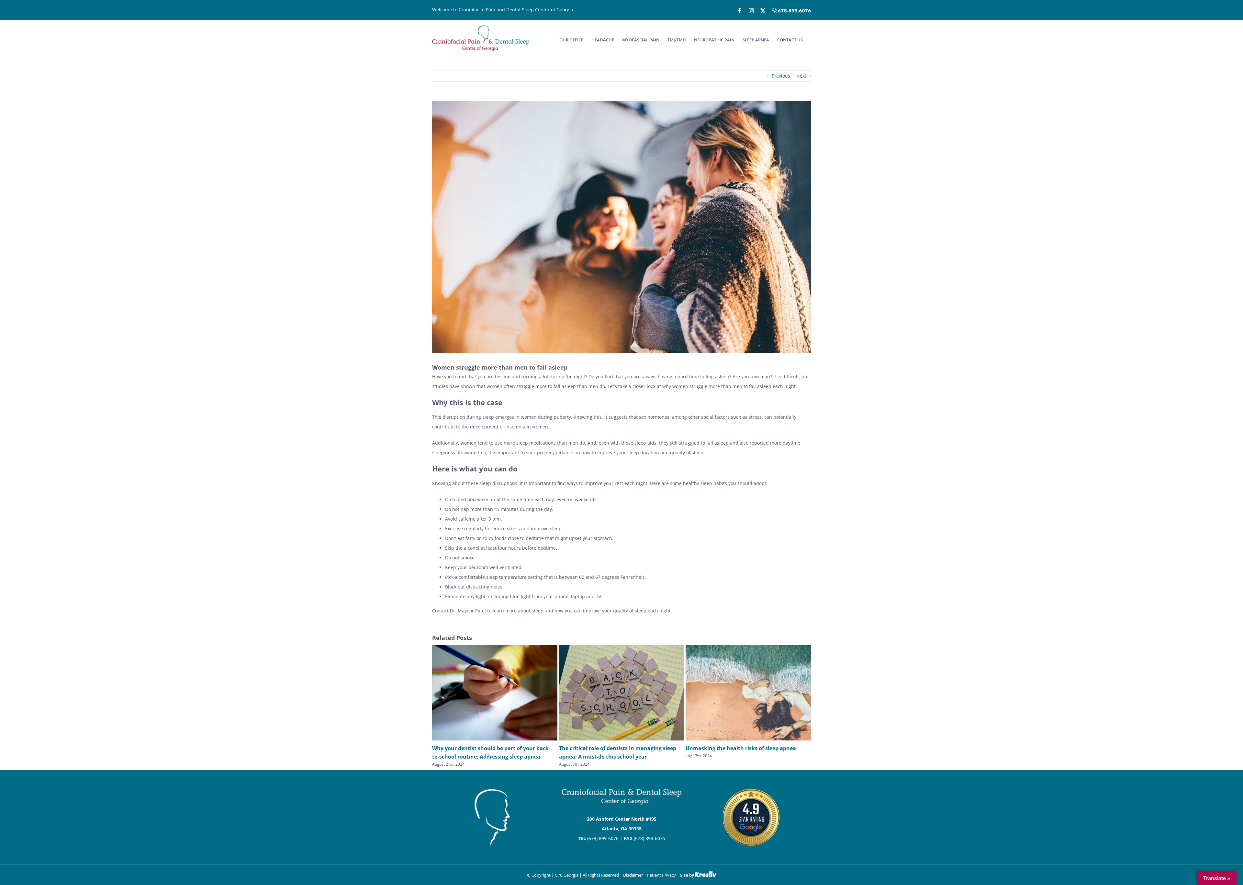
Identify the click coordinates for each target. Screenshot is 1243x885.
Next (801, 76)
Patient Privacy (661, 875)
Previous (781, 76)
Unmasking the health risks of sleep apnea (741, 748)
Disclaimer (633, 875)
